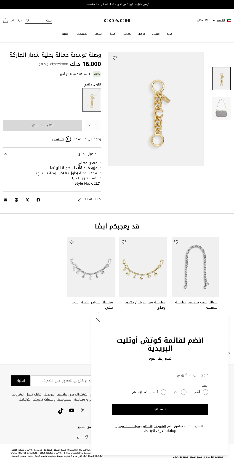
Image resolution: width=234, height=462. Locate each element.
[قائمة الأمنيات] (20, 20)
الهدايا (98, 33)
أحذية (113, 33)
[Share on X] (27, 200)
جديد (170, 33)
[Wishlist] (114, 58)
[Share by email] (5, 200)
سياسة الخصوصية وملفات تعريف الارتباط (146, 428)
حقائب (127, 33)
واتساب (58, 139)
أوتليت (65, 33)
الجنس (204, 386)
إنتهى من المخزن (42, 125)
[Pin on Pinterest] (16, 200)
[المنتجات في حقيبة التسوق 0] (5, 20)
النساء (156, 33)
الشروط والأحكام (154, 426)
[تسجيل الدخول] (13, 20)
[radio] (91, 100)
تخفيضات (82, 33)
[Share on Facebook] (38, 200)
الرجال (141, 33)
